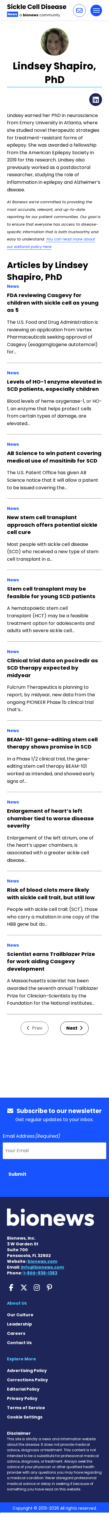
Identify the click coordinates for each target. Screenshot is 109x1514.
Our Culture (20, 1315)
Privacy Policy (22, 1398)
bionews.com (42, 1261)
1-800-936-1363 (40, 1273)
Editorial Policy (23, 1389)
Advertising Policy (27, 1370)
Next (72, 1028)
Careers (16, 1333)
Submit (17, 1174)
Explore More (21, 1359)
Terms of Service (26, 1408)
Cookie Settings (24, 1417)
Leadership (19, 1324)
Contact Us (19, 1343)
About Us (17, 1303)
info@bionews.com (42, 1267)
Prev (36, 1028)
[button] (79, 10)
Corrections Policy (27, 1380)
